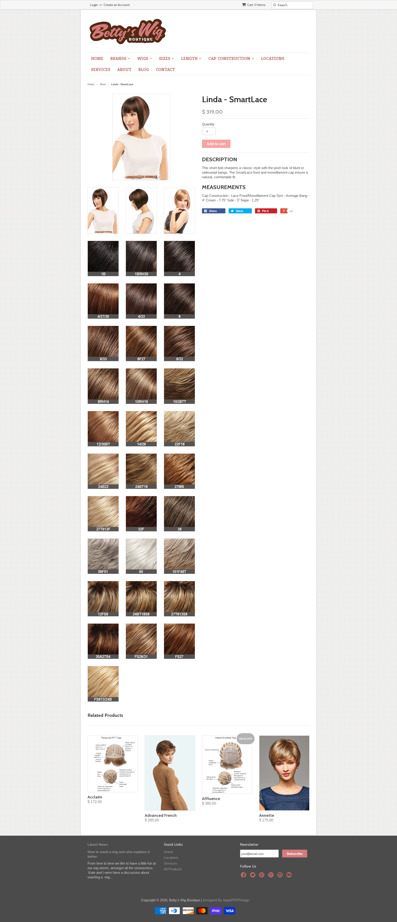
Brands (119, 58)
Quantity (208, 124)
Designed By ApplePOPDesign (226, 900)
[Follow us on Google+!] (271, 876)
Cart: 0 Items (256, 5)
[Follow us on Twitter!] (253, 876)
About (124, 69)
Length (190, 58)
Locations (272, 58)
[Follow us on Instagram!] (280, 876)
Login (94, 5)
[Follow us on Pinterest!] (262, 876)
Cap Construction (229, 58)
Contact (165, 69)
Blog (143, 69)
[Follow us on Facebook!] (244, 876)
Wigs (143, 58)
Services (100, 69)
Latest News (98, 844)
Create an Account (117, 5)
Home (97, 58)
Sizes (165, 58)
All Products (173, 869)
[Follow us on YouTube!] (289, 876)
